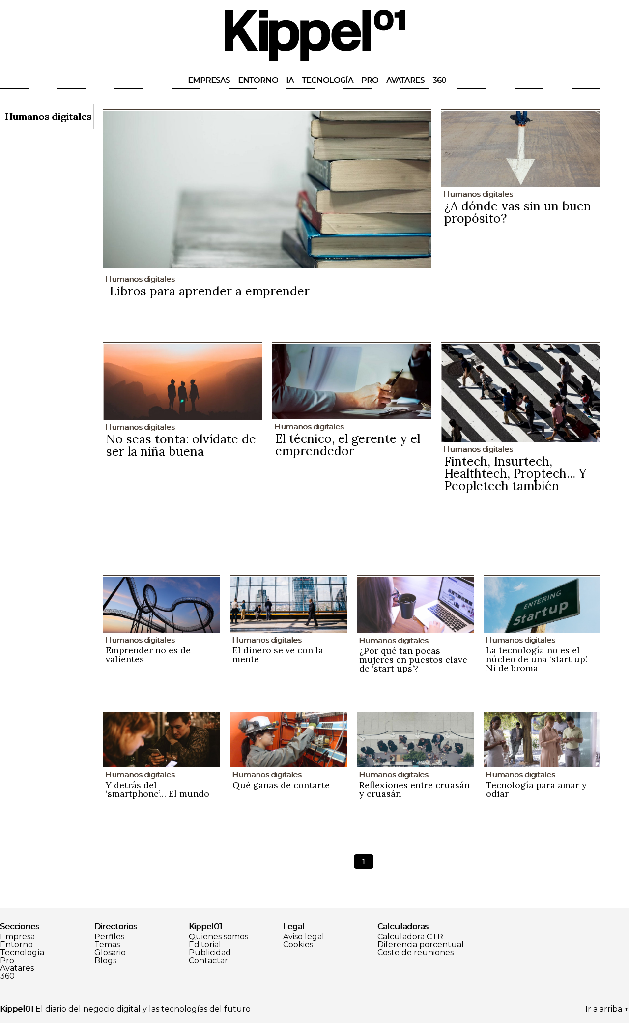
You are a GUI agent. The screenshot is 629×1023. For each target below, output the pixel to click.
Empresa (17, 937)
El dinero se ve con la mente (277, 654)
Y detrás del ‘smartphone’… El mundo (157, 789)
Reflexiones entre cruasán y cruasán (414, 789)
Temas (107, 945)
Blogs (105, 961)
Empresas (209, 80)
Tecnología (327, 80)
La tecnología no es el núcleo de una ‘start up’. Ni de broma (537, 658)
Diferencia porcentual (420, 945)
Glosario (110, 953)
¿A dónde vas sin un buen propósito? (517, 212)
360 (439, 80)
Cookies (298, 945)
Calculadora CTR (410, 937)
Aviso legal (303, 937)
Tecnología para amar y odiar (536, 789)
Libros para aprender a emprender (210, 291)
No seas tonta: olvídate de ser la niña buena (181, 445)
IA (290, 80)
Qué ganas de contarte (281, 784)
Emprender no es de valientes (148, 654)
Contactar (208, 961)
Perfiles (109, 937)
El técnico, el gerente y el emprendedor (347, 445)
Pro (369, 80)
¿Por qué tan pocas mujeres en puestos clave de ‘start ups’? (413, 659)
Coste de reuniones (415, 953)
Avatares (405, 80)
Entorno (258, 80)
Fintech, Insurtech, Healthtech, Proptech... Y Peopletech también (515, 473)
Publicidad (210, 953)
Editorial (205, 945)
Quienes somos (218, 937)
